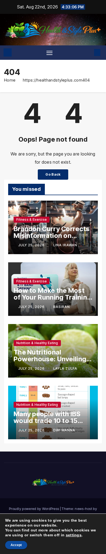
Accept (16, 545)
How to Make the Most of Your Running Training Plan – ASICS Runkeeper (52, 297)
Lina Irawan (65, 245)
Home (9, 80)
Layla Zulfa (65, 368)
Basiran (61, 307)
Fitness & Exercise (31, 219)
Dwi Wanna (64, 430)
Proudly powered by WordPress (34, 508)
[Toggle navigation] (49, 52)
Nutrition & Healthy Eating (37, 343)
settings (74, 535)
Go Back (52, 174)
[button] (89, 52)
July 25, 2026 (32, 245)
